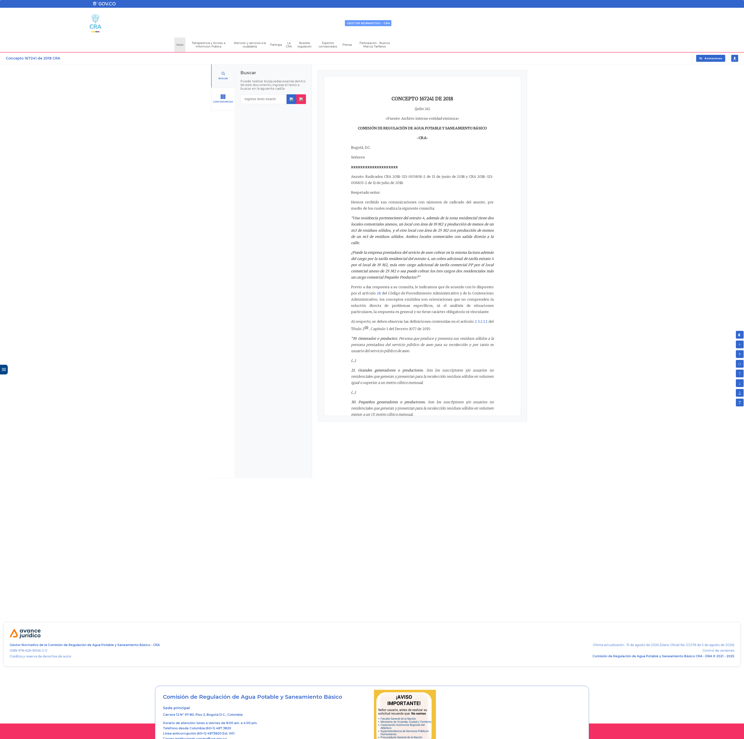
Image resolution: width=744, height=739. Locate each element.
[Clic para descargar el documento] (734, 58)
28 (379, 293)
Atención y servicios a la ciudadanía (250, 44)
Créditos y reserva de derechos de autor (41, 656)
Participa (276, 44)
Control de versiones (718, 650)
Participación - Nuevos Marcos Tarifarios (374, 44)
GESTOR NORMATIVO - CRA (368, 23)
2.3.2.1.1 (481, 321)
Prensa (347, 44)
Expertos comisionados (328, 44)
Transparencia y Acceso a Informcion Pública (208, 44)
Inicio (179, 44)
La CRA (289, 44)
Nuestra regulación (304, 44)
